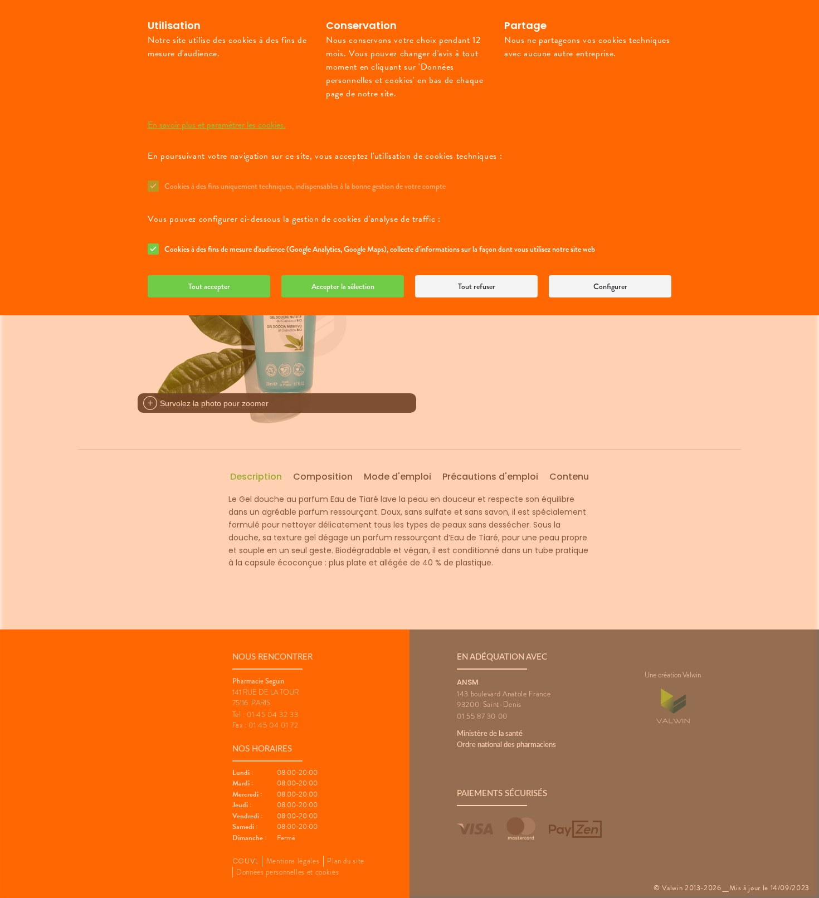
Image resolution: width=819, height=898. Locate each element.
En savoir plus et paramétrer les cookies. (217, 124)
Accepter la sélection (342, 286)
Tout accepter (209, 286)
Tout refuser (476, 286)
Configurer (610, 286)
